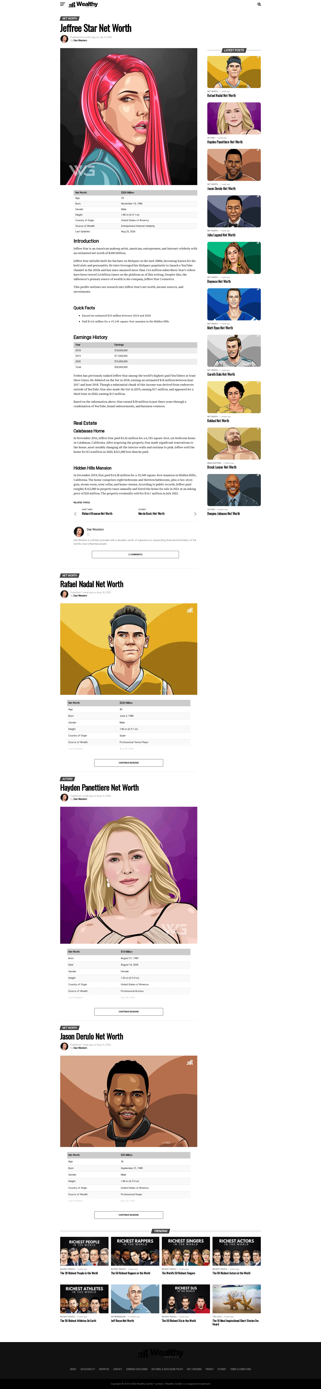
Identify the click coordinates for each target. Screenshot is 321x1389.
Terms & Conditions (240, 1369)
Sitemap (222, 1369)
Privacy (209, 1369)
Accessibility (88, 1369)
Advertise (104, 1369)
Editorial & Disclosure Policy (167, 1369)
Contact (117, 1369)
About (73, 1369)
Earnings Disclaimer (136, 1369)
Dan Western (80, 40)
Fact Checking (194, 1369)
